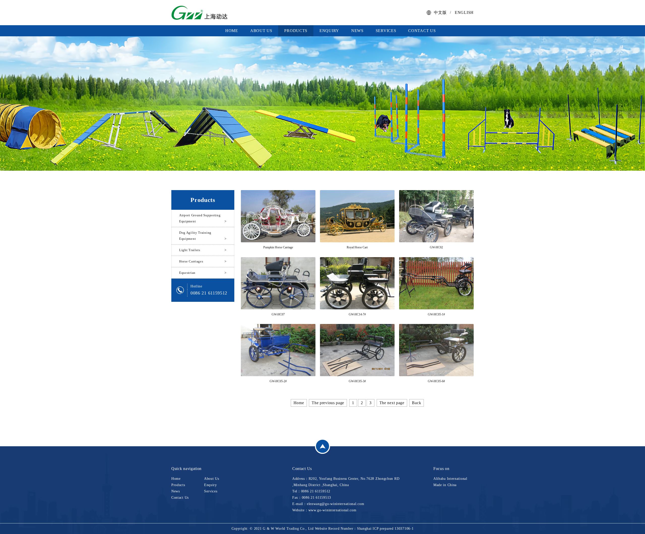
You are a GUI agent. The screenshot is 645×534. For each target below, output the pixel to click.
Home (231, 30)
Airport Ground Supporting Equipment (203, 218)
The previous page (328, 403)
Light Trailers (203, 250)
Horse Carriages (203, 261)
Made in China (445, 485)
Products (295, 30)
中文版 (440, 12)
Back (416, 403)
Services (386, 30)
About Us (261, 30)
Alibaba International (450, 479)
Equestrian (203, 273)
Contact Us (422, 30)
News (357, 30)
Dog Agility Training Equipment (203, 236)
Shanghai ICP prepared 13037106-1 (385, 528)
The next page (391, 403)
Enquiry (329, 30)
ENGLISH (464, 12)
